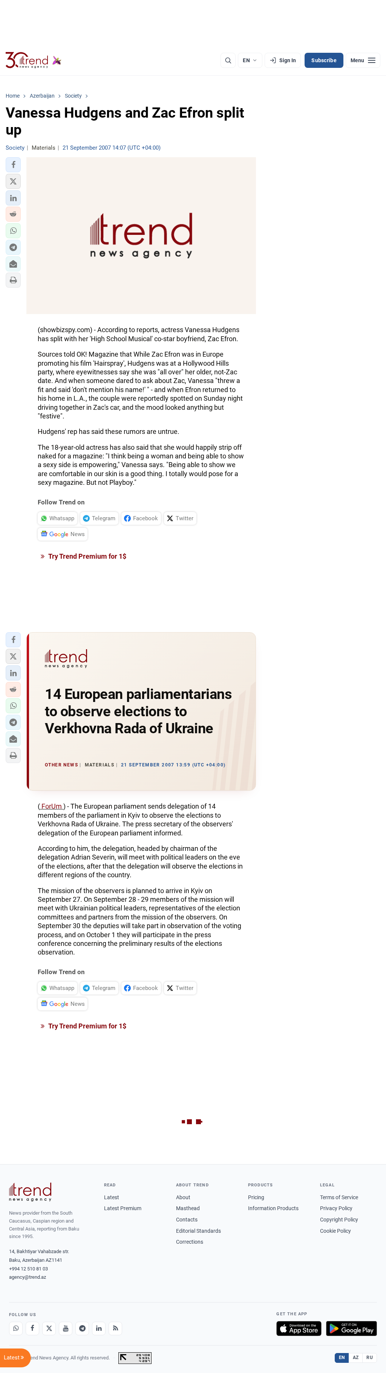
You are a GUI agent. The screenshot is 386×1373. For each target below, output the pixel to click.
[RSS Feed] (115, 1328)
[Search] (228, 60)
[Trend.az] (33, 60)
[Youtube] (65, 1328)
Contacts (187, 1220)
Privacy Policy (336, 1208)
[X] (49, 1328)
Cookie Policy (335, 1231)
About (183, 1197)
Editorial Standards (198, 1231)
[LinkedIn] (99, 1328)
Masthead (188, 1208)
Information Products (273, 1208)
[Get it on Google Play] (351, 1328)
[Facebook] (32, 1328)
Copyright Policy (339, 1220)
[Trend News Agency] (30, 1192)
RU (369, 1357)
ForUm (51, 806)
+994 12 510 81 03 (28, 1269)
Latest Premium (122, 1208)
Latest (111, 1197)
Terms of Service (339, 1197)
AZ (356, 1357)
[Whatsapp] (16, 1328)
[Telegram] (82, 1328)
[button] (13, 165)
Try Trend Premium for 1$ (86, 556)
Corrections (189, 1242)
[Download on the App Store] (299, 1328)
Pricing (256, 1197)
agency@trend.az (27, 1277)
